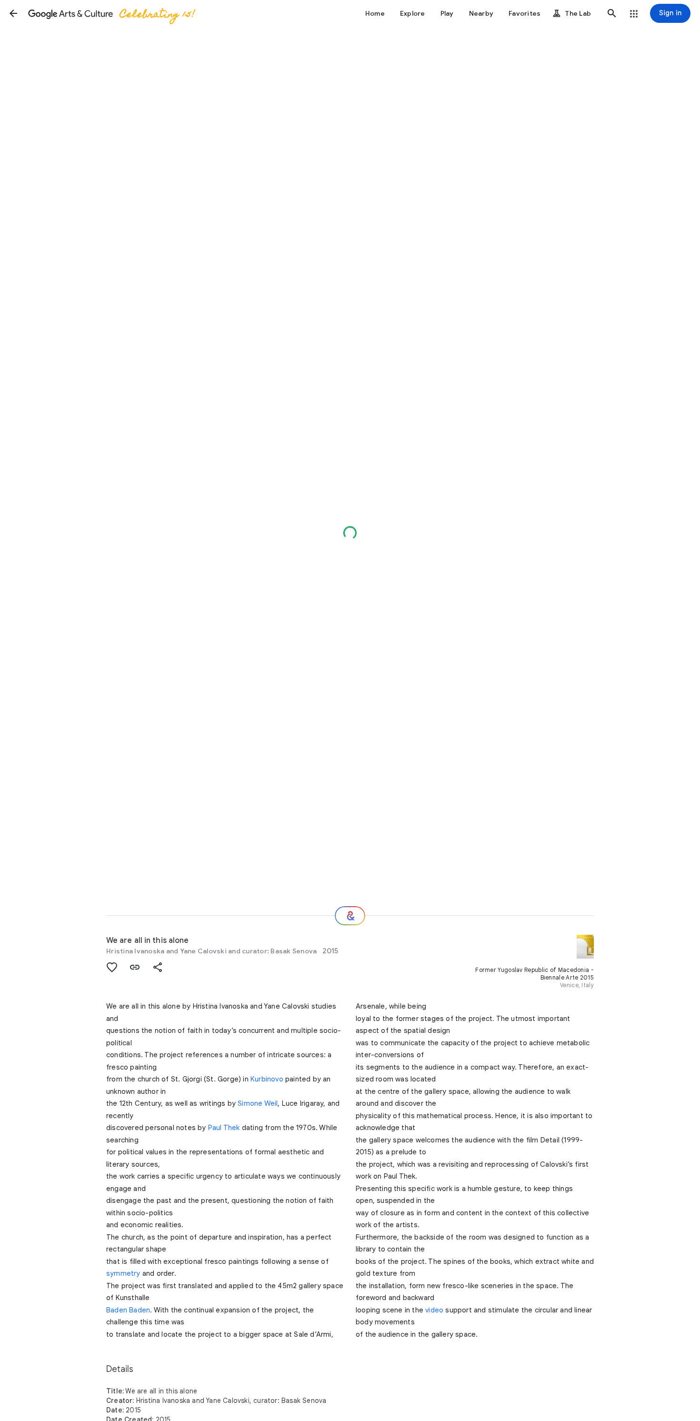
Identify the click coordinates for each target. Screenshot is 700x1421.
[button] (13, 13)
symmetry (123, 1273)
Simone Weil (258, 1103)
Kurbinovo (266, 1079)
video (434, 1310)
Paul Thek (224, 1127)
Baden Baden (128, 1310)
